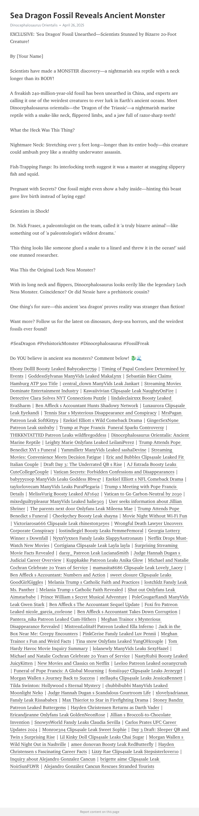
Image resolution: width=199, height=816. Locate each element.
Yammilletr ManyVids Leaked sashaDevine (103, 450)
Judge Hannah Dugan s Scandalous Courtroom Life (99, 693)
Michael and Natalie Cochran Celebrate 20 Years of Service (70, 656)
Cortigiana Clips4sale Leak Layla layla (92, 545)
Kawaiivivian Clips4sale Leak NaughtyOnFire (128, 391)
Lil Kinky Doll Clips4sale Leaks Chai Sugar (102, 737)
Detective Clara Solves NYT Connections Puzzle (58, 398)
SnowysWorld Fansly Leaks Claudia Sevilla (77, 722)
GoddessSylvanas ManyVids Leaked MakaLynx (74, 376)
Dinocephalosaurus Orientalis (34, 25)
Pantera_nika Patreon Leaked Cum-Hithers (53, 619)
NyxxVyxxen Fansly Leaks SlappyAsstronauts (98, 538)
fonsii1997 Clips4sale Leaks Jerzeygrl (145, 671)
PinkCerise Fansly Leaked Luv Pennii (119, 634)
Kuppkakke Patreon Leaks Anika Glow (104, 560)
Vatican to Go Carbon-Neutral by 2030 (143, 494)
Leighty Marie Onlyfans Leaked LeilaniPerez (89, 442)
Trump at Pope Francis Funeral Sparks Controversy (111, 427)
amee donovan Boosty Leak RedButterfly (112, 744)
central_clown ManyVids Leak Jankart (101, 383)
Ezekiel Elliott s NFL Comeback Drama (144, 479)
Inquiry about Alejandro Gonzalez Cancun (52, 759)
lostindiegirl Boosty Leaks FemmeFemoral (101, 530)
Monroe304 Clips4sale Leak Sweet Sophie (84, 729)
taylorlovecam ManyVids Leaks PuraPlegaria (55, 486)
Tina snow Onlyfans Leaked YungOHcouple (119, 641)
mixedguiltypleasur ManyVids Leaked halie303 (57, 501)
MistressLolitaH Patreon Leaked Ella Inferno (109, 626)
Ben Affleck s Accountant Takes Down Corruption (127, 612)
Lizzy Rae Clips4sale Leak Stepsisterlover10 (135, 751)
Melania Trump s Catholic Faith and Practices (93, 582)
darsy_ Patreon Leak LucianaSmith (94, 553)
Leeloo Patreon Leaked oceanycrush (150, 663)
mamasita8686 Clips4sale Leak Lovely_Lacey (138, 568)
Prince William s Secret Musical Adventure (84, 597)
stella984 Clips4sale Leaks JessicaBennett (141, 678)
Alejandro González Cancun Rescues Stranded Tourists (99, 766)
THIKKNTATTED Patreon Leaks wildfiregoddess (58, 435)
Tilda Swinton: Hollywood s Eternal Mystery (55, 685)
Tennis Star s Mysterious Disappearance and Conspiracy (100, 413)
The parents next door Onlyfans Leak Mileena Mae (81, 508)
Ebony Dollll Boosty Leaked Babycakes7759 (53, 369)
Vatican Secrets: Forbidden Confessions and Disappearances (114, 472)
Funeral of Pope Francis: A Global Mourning (59, 671)
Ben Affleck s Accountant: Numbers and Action (57, 575)
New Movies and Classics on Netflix (73, 663)
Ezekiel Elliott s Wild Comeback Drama (102, 420)
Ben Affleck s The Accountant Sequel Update (94, 604)
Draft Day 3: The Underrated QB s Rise (83, 464)
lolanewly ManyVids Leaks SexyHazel (130, 648)
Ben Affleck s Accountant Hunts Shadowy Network (86, 405)
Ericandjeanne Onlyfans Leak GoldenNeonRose (57, 715)
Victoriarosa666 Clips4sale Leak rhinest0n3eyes (61, 523)
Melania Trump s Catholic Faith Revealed (81, 590)
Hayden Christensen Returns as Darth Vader (115, 707)
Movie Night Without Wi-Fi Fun (155, 516)
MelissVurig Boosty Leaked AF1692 (64, 494)
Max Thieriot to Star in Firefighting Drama (105, 700)
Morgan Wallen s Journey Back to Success (52, 678)
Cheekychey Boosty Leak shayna (85, 516)
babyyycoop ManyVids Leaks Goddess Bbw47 (55, 479)
